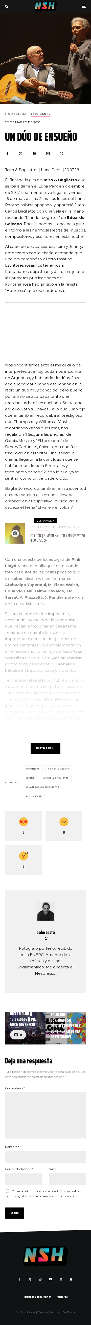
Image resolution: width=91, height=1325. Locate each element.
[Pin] (34, 153)
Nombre (12, 1147)
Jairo (31, 778)
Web (52, 1169)
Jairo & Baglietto (56, 778)
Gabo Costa (16, 114)
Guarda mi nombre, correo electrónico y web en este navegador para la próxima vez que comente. (43, 1193)
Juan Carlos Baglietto (43, 787)
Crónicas (33, 769)
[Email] (48, 153)
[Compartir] (7, 153)
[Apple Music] (71, 1279)
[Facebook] (20, 1279)
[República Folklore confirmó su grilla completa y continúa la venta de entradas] (66, 1028)
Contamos (40, 114)
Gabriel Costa (60, 769)
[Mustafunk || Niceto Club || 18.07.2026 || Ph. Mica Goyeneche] (25, 1028)
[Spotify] (61, 1279)
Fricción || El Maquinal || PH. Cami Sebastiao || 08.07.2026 (57, 538)
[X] (30, 1279)
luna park (34, 796)
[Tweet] (20, 153)
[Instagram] (40, 1279)
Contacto (62, 1297)
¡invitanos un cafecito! (37, 1297)
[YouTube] (50, 1279)
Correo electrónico (19, 1169)
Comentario (15, 1088)
